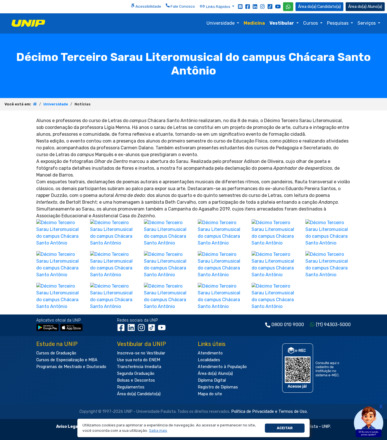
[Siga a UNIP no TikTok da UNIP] (270, 6)
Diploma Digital (212, 380)
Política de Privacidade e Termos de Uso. (269, 411)
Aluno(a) (374, 6)
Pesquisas (338, 23)
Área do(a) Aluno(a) (215, 373)
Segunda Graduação (135, 373)
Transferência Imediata (139, 366)
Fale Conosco (182, 6)
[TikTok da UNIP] (153, 329)
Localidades (209, 360)
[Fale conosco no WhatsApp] (288, 6)
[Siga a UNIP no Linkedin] (255, 6)
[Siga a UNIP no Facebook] (247, 6)
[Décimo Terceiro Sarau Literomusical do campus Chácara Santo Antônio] (59, 232)
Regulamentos (130, 387)
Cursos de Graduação (56, 353)
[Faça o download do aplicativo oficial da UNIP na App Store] (71, 327)
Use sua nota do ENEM (138, 360)
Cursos (311, 23)
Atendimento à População (222, 366)
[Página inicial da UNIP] (35, 104)
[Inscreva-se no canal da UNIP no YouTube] (278, 6)
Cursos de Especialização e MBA (66, 360)
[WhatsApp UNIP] (288, 6)
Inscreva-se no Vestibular (141, 353)
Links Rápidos (218, 6)
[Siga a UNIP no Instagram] (262, 6)
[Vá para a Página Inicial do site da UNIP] (28, 23)
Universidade (221, 23)
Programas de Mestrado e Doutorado (71, 366)
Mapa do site (210, 394)
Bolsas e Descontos (136, 380)
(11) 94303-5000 (333, 324)
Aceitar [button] (285, 428)
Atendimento (210, 353)
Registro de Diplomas (218, 387)
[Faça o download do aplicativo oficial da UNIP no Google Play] (47, 327)
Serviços (367, 23)
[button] (158, 431)
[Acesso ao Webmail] (240, 6)
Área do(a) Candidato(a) (139, 394)
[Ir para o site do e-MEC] (311, 367)
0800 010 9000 (287, 324)
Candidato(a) (329, 6)
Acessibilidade (148, 6)
